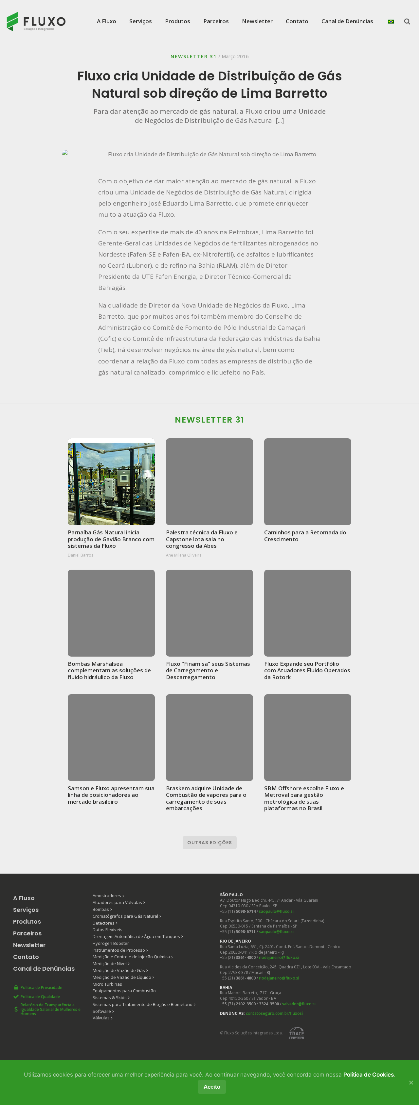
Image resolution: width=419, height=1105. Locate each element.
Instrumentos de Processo (119, 950)
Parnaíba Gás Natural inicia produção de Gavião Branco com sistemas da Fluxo (111, 538)
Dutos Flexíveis (107, 929)
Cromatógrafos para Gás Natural (125, 916)
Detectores (104, 923)
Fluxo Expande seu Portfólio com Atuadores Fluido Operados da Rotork (307, 670)
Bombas (101, 909)
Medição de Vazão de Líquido (122, 977)
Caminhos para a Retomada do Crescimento (305, 535)
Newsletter (257, 21)
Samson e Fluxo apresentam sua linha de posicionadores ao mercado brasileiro (111, 794)
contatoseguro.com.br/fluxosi (274, 1013)
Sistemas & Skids (110, 997)
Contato (297, 21)
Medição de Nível (110, 963)
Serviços (140, 21)
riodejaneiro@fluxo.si (279, 957)
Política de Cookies (368, 1074)
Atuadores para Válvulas (117, 902)
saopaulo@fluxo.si (276, 911)
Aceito (212, 1087)
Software (102, 1011)
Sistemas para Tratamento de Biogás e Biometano (142, 1004)
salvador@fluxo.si (299, 1004)
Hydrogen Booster (111, 943)
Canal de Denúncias (347, 21)
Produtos (177, 21)
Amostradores (107, 895)
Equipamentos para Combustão (124, 991)
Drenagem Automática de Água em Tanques (136, 936)
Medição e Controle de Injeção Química (131, 957)
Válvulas (101, 1018)
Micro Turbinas (107, 984)
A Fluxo (106, 21)
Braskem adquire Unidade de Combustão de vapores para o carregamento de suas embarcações (206, 798)
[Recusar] (411, 1082)
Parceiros (216, 21)
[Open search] (407, 21)
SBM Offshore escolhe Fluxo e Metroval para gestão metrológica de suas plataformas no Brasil (304, 798)
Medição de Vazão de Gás (119, 970)
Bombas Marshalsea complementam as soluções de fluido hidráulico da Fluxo (109, 670)
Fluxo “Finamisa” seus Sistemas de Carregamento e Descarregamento (208, 670)
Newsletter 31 (194, 56)
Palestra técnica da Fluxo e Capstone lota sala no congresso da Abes (202, 538)
